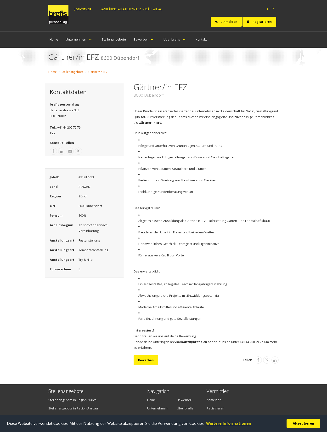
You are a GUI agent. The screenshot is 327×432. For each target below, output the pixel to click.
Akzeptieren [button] (303, 423)
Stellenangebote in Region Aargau (73, 408)
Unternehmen (76, 39)
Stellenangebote (114, 39)
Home (54, 39)
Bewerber (141, 39)
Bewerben (146, 360)
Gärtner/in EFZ (98, 72)
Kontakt (201, 39)
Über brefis (172, 39)
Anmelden (229, 21)
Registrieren (262, 21)
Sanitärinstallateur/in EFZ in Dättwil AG (131, 9)
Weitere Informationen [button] (228, 423)
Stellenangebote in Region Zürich (72, 400)
